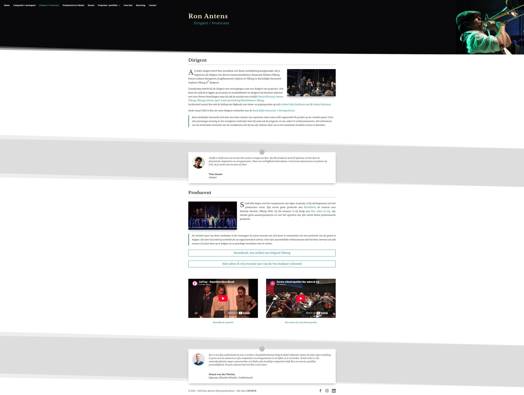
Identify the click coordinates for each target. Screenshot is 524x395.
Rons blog (140, 5)
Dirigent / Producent (49, 5)
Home (7, 5)
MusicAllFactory (266, 97)
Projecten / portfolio (107, 5)
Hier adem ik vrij (320, 211)
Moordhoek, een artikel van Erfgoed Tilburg (262, 253)
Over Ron (128, 5)
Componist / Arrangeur (24, 5)
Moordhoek (310, 207)
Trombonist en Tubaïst (73, 5)
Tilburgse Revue (205, 100)
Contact (152, 5)
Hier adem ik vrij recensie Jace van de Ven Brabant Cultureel (262, 264)
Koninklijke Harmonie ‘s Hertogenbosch (274, 110)
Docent (91, 5)
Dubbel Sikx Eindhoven (294, 104)
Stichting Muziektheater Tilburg (247, 100)
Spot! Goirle (221, 100)
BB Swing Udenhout (320, 104)
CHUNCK (251, 391)
